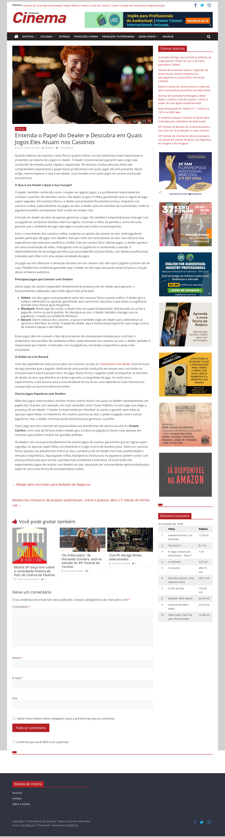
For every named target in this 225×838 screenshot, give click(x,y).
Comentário (21, 607)
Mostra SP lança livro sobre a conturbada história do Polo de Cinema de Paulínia (34, 571)
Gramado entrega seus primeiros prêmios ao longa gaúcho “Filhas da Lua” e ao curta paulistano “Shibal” (184, 61)
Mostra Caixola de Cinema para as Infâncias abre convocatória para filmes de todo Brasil (75, 5)
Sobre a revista (21, 804)
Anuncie (168, 36)
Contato (16, 798)
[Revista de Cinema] (16, 36)
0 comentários (66, 147)
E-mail (17, 678)
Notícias (28, 36)
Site (14, 698)
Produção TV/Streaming (118, 36)
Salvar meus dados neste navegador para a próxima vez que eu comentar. (66, 718)
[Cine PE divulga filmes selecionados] (130, 530)
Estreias (64, 36)
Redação (49, 147)
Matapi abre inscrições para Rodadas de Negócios (51, 484)
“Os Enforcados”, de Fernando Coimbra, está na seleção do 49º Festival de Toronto (82, 561)
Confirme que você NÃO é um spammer (42, 742)
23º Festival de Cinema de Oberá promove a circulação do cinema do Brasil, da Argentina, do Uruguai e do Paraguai (185, 139)
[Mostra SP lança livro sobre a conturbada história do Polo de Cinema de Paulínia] (29, 530)
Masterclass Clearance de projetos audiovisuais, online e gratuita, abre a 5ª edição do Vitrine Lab (80, 502)
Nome (17, 658)
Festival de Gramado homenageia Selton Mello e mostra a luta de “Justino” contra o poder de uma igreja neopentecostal (183, 99)
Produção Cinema (86, 36)
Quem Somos (147, 36)
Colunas (46, 36)
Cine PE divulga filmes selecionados (125, 557)
